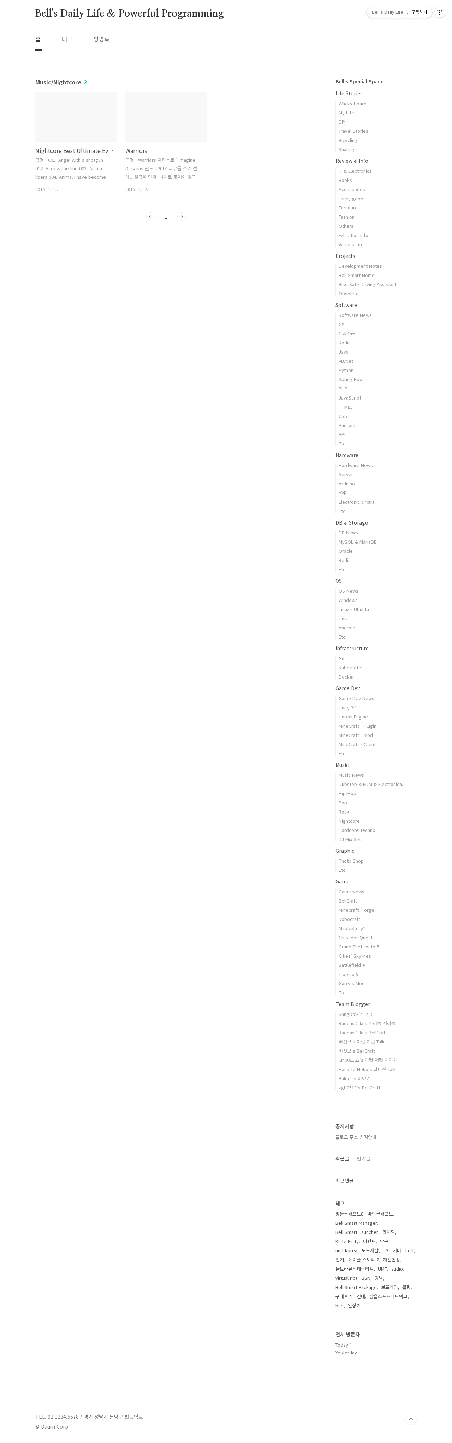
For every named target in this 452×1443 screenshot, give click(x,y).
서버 (397, 1250)
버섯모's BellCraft (357, 1050)
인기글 (363, 1158)
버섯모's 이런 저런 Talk (362, 1041)
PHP (343, 388)
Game (342, 881)
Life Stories (349, 93)
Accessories (352, 189)
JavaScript (350, 397)
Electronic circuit (356, 501)
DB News (348, 532)
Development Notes (360, 265)
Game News (351, 891)
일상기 (354, 1305)
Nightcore (349, 820)
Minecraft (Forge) (357, 909)
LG (385, 1250)
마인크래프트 (380, 1213)
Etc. (343, 443)
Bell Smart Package (356, 1287)
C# (341, 324)
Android (347, 425)
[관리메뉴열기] (439, 12)
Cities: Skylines (355, 955)
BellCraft (348, 900)
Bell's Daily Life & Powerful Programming (129, 14)
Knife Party (347, 1241)
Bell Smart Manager (356, 1222)
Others (346, 226)
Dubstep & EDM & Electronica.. (372, 784)
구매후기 (343, 1296)
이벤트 (369, 1241)
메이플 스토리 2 (363, 1259)
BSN (366, 1278)
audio (397, 1268)
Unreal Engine (353, 716)
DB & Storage (351, 522)
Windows (348, 600)
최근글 (342, 1158)
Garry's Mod (352, 983)
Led (409, 1250)
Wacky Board (353, 103)
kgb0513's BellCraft (359, 1087)
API (342, 434)
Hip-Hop (347, 793)
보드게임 (389, 1287)
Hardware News (356, 465)
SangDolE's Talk (355, 1014)
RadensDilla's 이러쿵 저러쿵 (367, 1023)
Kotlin (345, 342)
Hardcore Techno (357, 830)
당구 (384, 1241)
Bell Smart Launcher (356, 1232)
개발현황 (391, 1259)
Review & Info (351, 160)
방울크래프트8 (349, 1213)
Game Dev (347, 688)
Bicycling (348, 140)
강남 (379, 1278)
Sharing (347, 149)
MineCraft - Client (357, 744)
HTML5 (346, 406)
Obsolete (349, 293)
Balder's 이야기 (354, 1078)
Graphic (344, 850)
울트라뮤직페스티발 (354, 1268)
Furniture (348, 207)
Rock (344, 811)
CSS (343, 416)
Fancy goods (352, 198)
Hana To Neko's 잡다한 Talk (367, 1069)
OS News (348, 590)
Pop (343, 802)
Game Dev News (356, 698)
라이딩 (388, 1232)
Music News (351, 774)
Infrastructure (352, 648)
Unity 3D (348, 707)
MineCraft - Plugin (357, 725)
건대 (361, 1296)
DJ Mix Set (350, 839)
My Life (346, 112)
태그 (67, 39)
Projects (345, 255)
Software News (355, 315)
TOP (411, 1419)
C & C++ (347, 333)
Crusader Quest (356, 937)
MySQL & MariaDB (358, 541)
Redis (345, 560)
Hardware (346, 455)
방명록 (101, 39)
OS (338, 580)
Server (346, 474)
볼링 (406, 1287)
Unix (343, 618)
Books (345, 180)
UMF (382, 1268)
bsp (339, 1305)
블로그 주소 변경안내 (355, 1137)
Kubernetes (351, 667)
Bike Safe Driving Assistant (368, 284)
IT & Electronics (355, 170)
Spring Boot (351, 379)
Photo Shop (351, 860)
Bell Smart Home (357, 275)
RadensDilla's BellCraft (363, 1032)
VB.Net (346, 360)
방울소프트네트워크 (388, 1296)
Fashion (347, 216)
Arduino (347, 483)
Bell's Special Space (359, 81)
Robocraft (349, 919)
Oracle (346, 551)
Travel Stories (353, 131)
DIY (342, 121)
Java (344, 351)
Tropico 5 (348, 974)
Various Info (351, 244)
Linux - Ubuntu (354, 609)
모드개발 (370, 1250)
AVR (343, 492)
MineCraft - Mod (356, 735)
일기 (339, 1259)
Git (342, 658)
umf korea (346, 1250)
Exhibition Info (353, 235)
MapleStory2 (352, 928)
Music (342, 764)
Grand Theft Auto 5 (359, 946)
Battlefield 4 (352, 965)
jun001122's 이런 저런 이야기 (368, 1060)
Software (346, 304)
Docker (346, 676)
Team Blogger (352, 1003)
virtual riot (346, 1278)
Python (346, 370)
